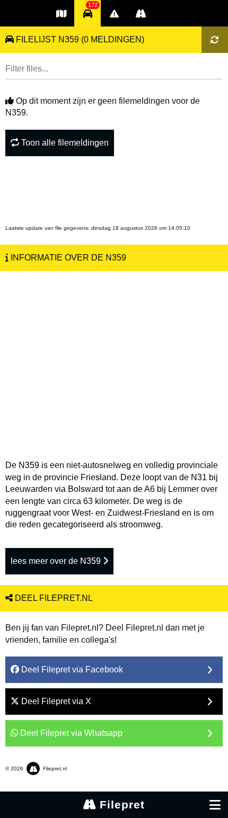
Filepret (120, 804)
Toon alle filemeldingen (64, 142)
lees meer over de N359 (57, 560)
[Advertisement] (114, 360)
